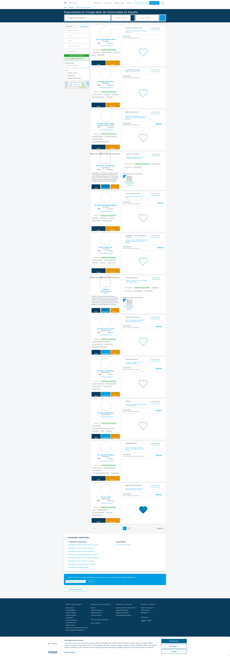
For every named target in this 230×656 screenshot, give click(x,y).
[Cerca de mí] (132, 18)
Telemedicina (71, 75)
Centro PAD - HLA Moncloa (105, 165)
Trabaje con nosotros (96, 615)
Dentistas (129, 3)
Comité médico (69, 617)
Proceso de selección (71, 615)
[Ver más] (119, 29)
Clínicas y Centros (119, 3)
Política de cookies (70, 625)
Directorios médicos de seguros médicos (126, 607)
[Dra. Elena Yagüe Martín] (105, 363)
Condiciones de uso (71, 622)
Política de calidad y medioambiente (74, 630)
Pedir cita (129, 185)
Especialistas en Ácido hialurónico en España (81, 561)
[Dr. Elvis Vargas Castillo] (105, 116)
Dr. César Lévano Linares (129, 182)
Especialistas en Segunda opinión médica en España (83, 544)
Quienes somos (69, 607)
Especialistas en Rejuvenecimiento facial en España (83, 554)
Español (143, 620)
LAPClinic (105, 289)
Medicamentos (144, 612)
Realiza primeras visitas (74, 78)
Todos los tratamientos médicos (123, 615)
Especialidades (97, 3)
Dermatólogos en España (123, 544)
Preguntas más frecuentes (122, 612)
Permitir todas (174, 641)
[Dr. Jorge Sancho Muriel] (105, 447)
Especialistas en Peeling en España (78, 567)
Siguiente (160, 528)
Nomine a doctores (95, 623)
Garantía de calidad (70, 612)
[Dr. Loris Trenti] (105, 489)
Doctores (71, 7)
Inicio (65, 7)
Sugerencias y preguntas (122, 610)
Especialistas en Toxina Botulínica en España (81, 548)
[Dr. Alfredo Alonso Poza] (105, 73)
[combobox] (88, 18)
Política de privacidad (71, 620)
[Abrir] (87, 30)
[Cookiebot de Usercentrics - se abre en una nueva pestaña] (52, 652)
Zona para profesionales (141, 3)
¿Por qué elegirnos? (71, 610)
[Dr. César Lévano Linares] (105, 321)
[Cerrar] (163, 577)
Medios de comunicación (147, 607)
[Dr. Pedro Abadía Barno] (105, 405)
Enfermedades (107, 3)
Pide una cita (154, 3)
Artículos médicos (145, 610)
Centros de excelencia (96, 610)
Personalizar (173, 646)
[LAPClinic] (105, 281)
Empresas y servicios (96, 612)
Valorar (105, 293)
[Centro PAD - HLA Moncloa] (105, 157)
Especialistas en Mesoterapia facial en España (81, 564)
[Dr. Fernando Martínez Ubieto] (105, 31)
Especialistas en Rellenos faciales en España (81, 551)
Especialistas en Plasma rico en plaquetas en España (83, 557)
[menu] (65, 3)
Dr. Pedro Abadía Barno (129, 306)
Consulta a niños (72, 73)
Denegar (174, 651)
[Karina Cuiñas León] (105, 239)
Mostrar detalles (70, 652)
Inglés (149, 620)
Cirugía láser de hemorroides (83, 7)
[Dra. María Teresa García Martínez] (105, 197)
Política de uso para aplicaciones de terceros (77, 627)
